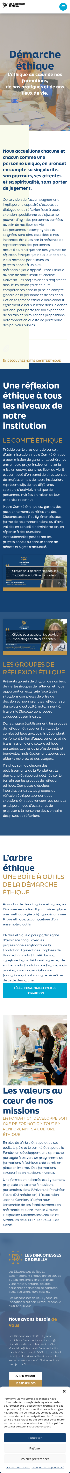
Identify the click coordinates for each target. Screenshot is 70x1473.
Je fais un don (25, 1375)
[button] (64, 1391)
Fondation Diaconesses (13, 7)
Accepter (35, 1438)
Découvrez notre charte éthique (34, 360)
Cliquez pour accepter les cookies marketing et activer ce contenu (35, 573)
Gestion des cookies (18, 1467)
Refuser (35, 1448)
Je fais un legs (26, 1383)
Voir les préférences (35, 1459)
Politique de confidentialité (48, 1467)
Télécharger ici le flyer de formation (35, 990)
